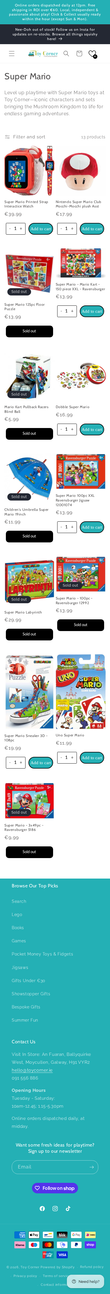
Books (18, 927)
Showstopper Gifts (31, 993)
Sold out (29, 331)
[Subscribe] (91, 1167)
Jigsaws (20, 967)
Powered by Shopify (57, 1267)
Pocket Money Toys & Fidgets (42, 954)
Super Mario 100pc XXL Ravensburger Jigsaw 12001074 (75, 500)
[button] (11, 53)
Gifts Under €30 (28, 980)
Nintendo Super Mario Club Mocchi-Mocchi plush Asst (78, 204)
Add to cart (41, 228)
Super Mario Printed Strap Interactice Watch (26, 204)
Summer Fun (25, 1020)
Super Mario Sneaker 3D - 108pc (26, 738)
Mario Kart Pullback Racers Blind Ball (26, 409)
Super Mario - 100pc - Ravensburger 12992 (74, 600)
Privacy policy (25, 1276)
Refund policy (92, 1267)
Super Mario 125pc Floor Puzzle (24, 306)
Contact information (58, 1285)
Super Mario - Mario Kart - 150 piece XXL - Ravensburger (80, 286)
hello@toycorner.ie (32, 1070)
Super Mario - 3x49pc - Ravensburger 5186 (23, 827)
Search (19, 901)
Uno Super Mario (70, 735)
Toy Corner (30, 1267)
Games (19, 941)
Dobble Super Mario (73, 407)
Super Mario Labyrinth (23, 612)
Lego (17, 914)
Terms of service (56, 1276)
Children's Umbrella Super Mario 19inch (26, 511)
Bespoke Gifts (26, 1007)
